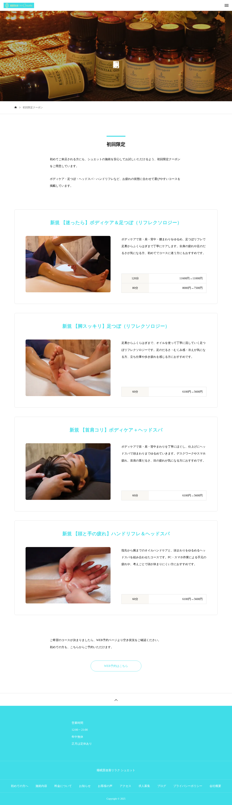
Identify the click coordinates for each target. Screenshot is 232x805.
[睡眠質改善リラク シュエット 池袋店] (118, 5)
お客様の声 (105, 785)
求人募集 (144, 785)
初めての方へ (19, 785)
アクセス (125, 785)
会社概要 (215, 785)
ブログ (161, 785)
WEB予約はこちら (116, 665)
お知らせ (85, 785)
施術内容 (41, 785)
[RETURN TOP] (116, 699)
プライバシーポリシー (187, 785)
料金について (63, 785)
